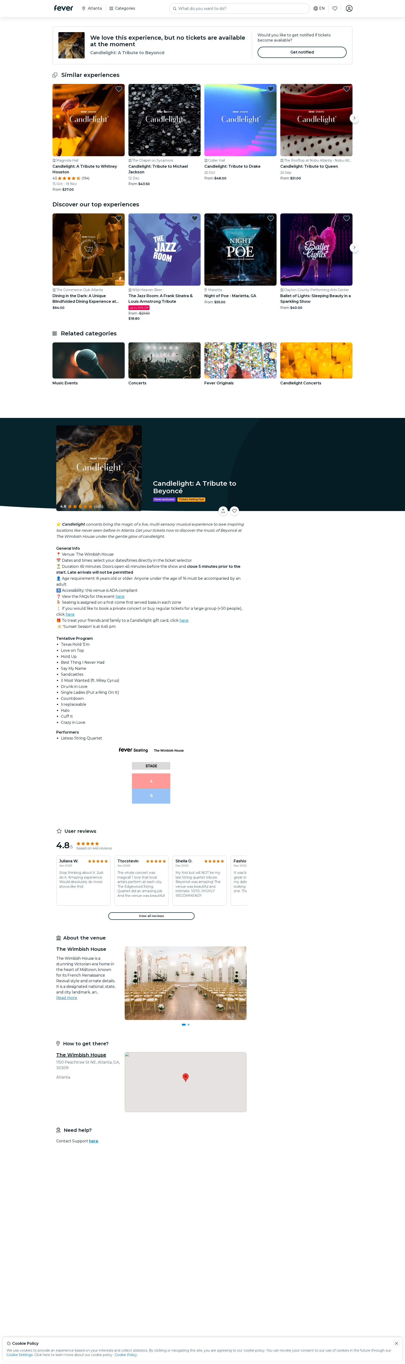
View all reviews (151, 916)
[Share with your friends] (223, 511)
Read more (66, 998)
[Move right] (354, 118)
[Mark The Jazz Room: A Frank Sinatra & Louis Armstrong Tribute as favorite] (195, 218)
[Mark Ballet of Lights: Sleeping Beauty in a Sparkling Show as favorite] (347, 218)
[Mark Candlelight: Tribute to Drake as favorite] (271, 89)
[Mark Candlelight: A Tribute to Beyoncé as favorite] (234, 511)
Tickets (300, 508)
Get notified (302, 52)
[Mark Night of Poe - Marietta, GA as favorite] (271, 218)
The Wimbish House (81, 1055)
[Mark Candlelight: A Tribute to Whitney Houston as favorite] (119, 89)
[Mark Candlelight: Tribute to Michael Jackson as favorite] (195, 89)
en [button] (322, 8)
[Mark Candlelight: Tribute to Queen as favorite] (347, 89)
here (120, 596)
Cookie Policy (126, 1355)
